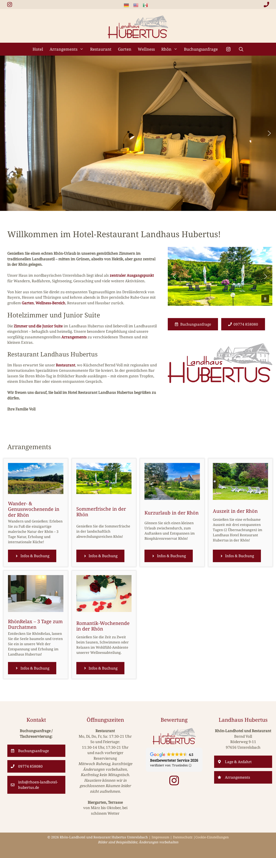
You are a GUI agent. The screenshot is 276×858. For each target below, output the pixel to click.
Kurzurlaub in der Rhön (171, 512)
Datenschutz (183, 837)
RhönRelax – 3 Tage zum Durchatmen (35, 624)
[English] (138, 4)
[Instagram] (228, 49)
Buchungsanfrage (201, 49)
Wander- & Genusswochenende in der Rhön (33, 509)
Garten (124, 49)
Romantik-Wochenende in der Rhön (103, 626)
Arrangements (63, 49)
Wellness (146, 49)
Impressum (160, 837)
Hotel (38, 49)
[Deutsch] (128, 4)
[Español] (147, 4)
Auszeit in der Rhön (235, 511)
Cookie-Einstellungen (212, 837)
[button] (241, 49)
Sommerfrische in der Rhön (101, 511)
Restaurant (100, 49)
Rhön (166, 49)
